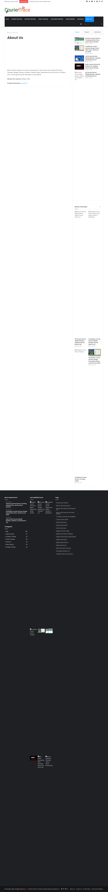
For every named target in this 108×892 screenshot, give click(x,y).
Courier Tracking (16, 19)
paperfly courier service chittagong (64, 533)
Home (10, 32)
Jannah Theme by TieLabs (35, 889)
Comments (97, 32)
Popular (77, 32)
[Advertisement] (37, 55)
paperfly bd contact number (62, 531)
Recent (87, 32)
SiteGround (56, 889)
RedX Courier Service (61, 545)
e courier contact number (62, 519)
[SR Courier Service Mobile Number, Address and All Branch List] (79, 135)
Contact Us (24, 83)
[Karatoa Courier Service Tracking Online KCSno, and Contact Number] (79, 40)
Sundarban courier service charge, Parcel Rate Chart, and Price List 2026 (92, 49)
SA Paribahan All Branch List (63, 551)
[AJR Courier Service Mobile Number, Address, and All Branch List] (79, 58)
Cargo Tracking (43, 19)
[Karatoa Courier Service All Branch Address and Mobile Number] (33, 564)
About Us (89, 19)
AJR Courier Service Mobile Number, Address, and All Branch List (93, 58)
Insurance (80, 19)
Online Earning (70, 19)
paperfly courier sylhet (61, 539)
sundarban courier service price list (64, 554)
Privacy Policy (86, 889)
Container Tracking (57, 19)
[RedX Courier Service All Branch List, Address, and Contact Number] (79, 67)
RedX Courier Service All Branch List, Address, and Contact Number (92, 66)
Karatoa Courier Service (62, 525)
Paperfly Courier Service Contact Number (66, 536)
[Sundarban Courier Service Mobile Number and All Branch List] (95, 274)
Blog (7, 19)
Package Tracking (30, 19)
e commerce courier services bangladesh (66, 516)
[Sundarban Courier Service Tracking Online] (81, 412)
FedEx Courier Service (61, 522)
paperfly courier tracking (62, 542)
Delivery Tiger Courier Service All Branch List (66, 509)
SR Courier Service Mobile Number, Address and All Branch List (92, 74)
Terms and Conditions (97, 889)
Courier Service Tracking (62, 502)
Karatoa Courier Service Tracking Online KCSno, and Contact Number (92, 40)
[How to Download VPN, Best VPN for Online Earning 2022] (49, 819)
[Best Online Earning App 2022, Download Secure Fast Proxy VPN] (41, 819)
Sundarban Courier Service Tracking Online (81, 479)
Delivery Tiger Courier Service (63, 505)
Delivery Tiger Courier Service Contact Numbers (65, 513)
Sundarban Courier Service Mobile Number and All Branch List (45, 1)
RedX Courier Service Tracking (63, 548)
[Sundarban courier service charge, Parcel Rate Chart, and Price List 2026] (79, 48)
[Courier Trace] (17, 9)
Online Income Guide (61, 528)
